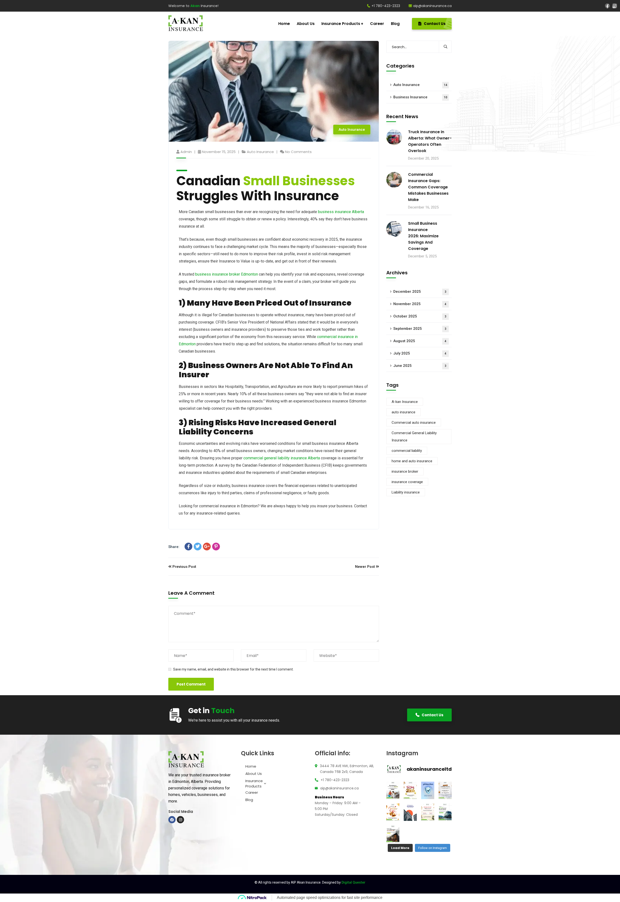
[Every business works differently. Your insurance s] (392, 790)
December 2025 (419, 292)
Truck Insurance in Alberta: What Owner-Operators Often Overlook (430, 141)
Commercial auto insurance (414, 423)
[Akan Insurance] (185, 23)
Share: (173, 547)
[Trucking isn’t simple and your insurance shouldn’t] (427, 790)
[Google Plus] (207, 546)
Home (250, 766)
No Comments (298, 151)
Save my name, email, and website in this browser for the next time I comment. (233, 669)
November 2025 (419, 304)
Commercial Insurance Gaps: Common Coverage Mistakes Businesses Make (428, 187)
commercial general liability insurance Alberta (281, 458)
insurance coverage (407, 482)
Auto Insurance (352, 129)
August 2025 (419, 341)
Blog (249, 799)
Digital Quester (353, 882)
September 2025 (419, 329)
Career (251, 792)
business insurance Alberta (341, 211)
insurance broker (405, 472)
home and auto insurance (412, 461)
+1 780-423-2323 (386, 5)
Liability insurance (406, 492)
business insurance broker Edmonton (226, 274)
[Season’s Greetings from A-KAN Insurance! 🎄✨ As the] (392, 812)
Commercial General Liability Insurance (414, 437)
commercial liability (407, 451)
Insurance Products (254, 783)
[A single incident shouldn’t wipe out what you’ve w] (392, 834)
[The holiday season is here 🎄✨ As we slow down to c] (427, 812)
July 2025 (419, 353)
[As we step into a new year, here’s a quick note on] (445, 790)
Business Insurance (420, 97)
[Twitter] (198, 546)
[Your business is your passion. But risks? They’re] (410, 812)
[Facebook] (607, 5)
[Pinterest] (216, 546)
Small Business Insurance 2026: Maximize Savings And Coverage (423, 236)
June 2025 (419, 366)
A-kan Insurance (405, 402)
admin (186, 151)
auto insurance (403, 412)
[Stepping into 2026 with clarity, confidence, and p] (410, 790)
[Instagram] (614, 5)
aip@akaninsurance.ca (432, 5)
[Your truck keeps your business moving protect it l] (445, 812)
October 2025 (419, 316)
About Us (253, 773)
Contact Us (434, 23)
